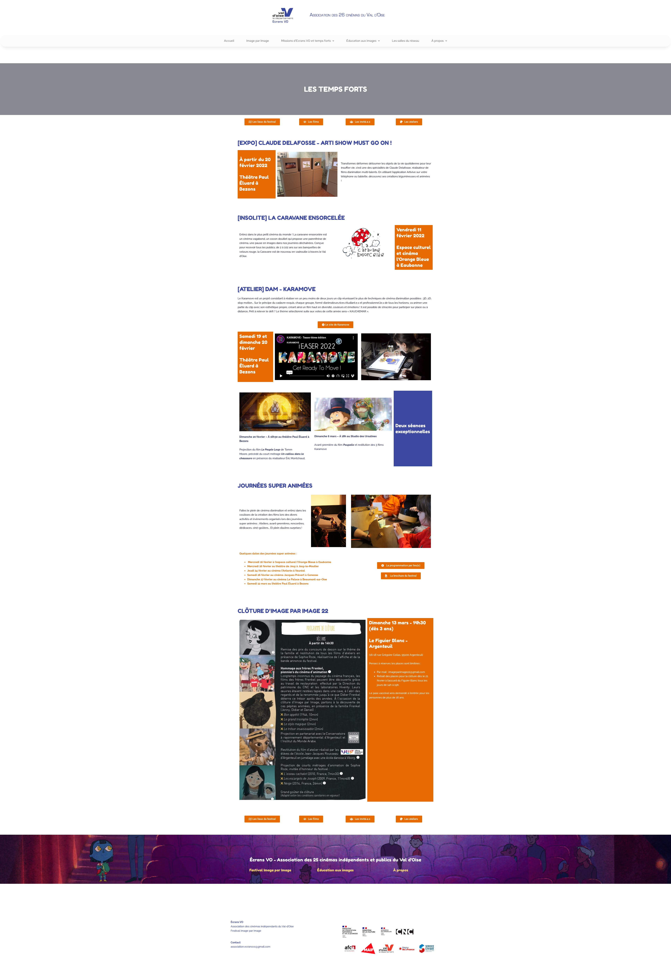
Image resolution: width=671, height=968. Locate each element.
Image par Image (257, 41)
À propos (437, 41)
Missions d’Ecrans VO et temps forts (306, 41)
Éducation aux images (361, 41)
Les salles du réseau (405, 41)
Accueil (229, 41)
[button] (307, 41)
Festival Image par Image (270, 870)
